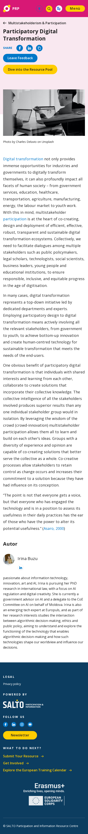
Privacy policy (12, 684)
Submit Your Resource (20, 756)
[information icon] (21, 568)
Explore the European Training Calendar (35, 770)
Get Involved (13, 763)
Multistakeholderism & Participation (37, 23)
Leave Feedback (20, 58)
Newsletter (20, 735)
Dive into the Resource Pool (30, 69)
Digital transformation (23, 158)
